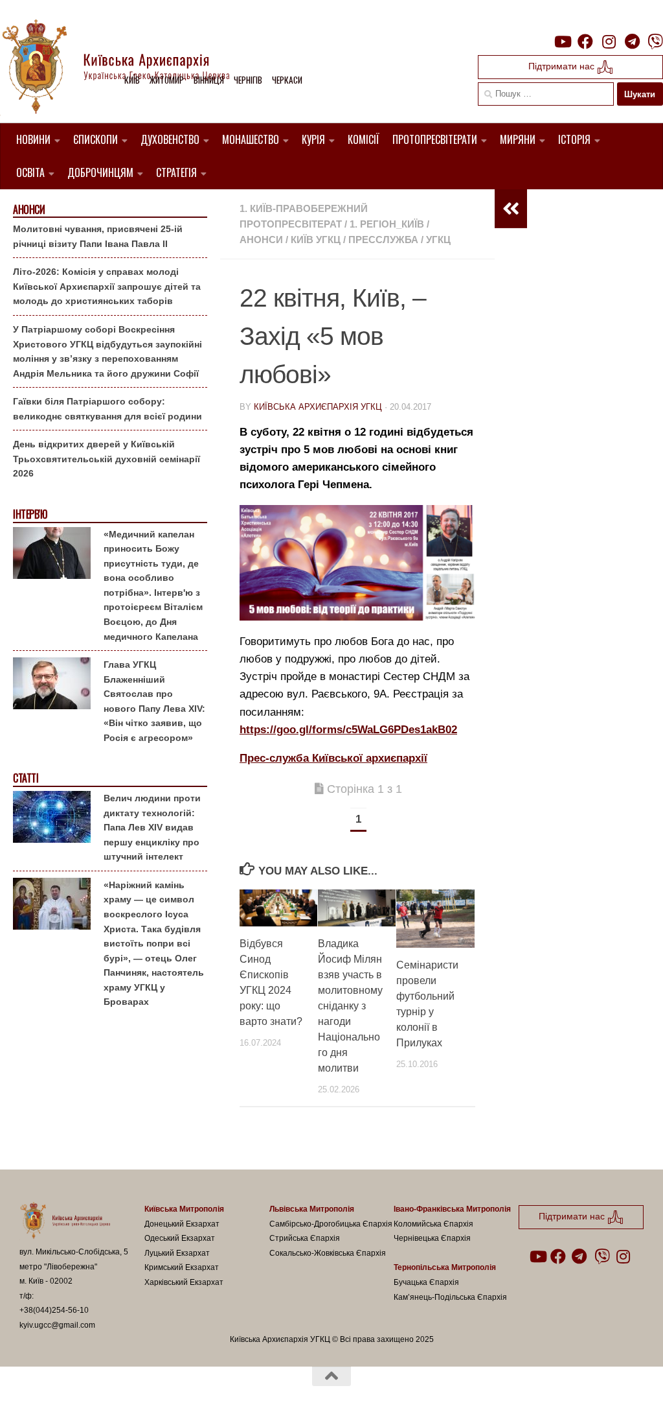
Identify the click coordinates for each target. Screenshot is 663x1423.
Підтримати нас (562, 66)
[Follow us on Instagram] (608, 41)
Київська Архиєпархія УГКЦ (318, 407)
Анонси (261, 239)
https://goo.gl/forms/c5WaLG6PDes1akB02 (348, 729)
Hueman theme (170, 1396)
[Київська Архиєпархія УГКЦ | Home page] (126, 68)
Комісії (363, 139)
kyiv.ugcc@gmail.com (57, 1325)
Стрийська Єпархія (304, 1238)
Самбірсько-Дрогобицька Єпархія (330, 1224)
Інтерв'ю (30, 514)
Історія (574, 139)
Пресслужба (383, 239)
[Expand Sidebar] (511, 208)
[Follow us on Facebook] (585, 41)
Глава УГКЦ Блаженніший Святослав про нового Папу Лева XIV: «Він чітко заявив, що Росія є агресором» (154, 701)
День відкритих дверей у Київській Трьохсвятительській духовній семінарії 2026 (106, 458)
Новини (33, 139)
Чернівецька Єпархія (432, 1238)
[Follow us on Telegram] (632, 41)
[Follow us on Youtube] (562, 41)
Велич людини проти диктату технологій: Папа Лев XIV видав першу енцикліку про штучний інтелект (152, 827)
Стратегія (176, 172)
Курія (313, 139)
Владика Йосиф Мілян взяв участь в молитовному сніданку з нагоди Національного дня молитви (350, 1006)
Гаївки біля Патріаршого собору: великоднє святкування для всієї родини (107, 408)
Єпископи (95, 139)
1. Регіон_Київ (387, 223)
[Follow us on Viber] (655, 41)
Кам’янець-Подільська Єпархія (450, 1297)
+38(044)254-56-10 (54, 1310)
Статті (25, 778)
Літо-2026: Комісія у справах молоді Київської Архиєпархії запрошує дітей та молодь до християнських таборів (107, 286)
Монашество (250, 139)
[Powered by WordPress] (67, 1396)
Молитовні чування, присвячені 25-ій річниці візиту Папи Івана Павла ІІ (98, 236)
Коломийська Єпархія (433, 1224)
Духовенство (169, 139)
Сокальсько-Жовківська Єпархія (327, 1253)
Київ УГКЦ (316, 239)
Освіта (30, 172)
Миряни (517, 139)
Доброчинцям (100, 172)
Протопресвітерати (434, 139)
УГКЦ (438, 239)
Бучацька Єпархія (426, 1282)
